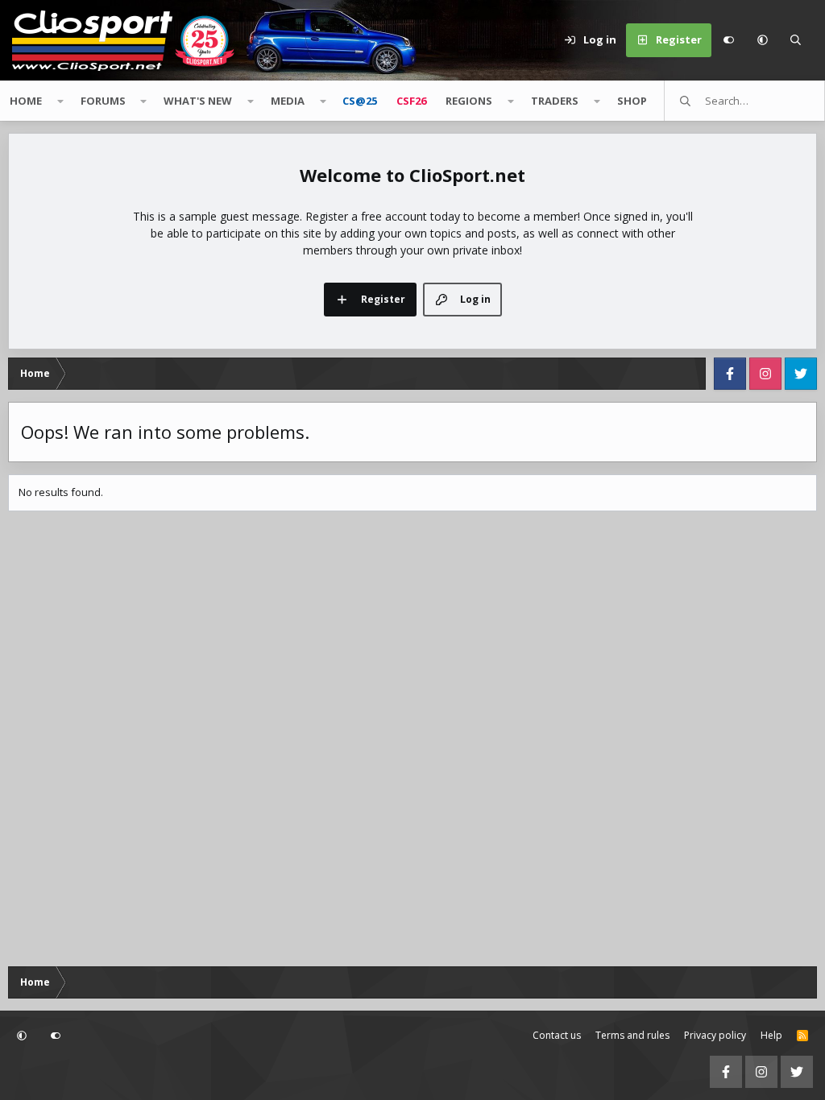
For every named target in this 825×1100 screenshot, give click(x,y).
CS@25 (359, 100)
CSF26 (411, 100)
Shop (632, 100)
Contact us (557, 1035)
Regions (469, 100)
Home (26, 100)
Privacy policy (715, 1035)
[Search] (796, 40)
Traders (554, 100)
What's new (198, 100)
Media (288, 100)
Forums (103, 100)
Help (771, 1035)
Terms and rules (632, 1035)
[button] (762, 40)
